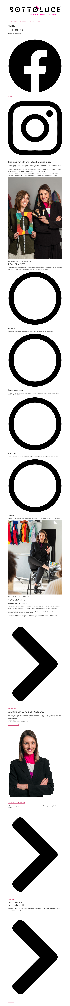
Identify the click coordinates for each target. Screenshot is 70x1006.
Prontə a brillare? (16, 802)
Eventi (32, 21)
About (15, 21)
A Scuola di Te (22, 21)
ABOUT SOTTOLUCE (13, 725)
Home (10, 21)
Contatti (38, 21)
